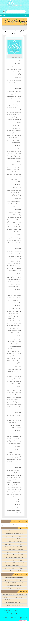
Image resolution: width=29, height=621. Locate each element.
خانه (25, 20)
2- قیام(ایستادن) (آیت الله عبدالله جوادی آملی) (14, 580)
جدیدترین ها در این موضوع (21, 574)
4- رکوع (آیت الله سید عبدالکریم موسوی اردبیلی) (14, 554)
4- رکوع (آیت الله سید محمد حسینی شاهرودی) (14, 544)
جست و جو (7, 610)
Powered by (22, 620)
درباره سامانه (6, 611)
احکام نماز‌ (10, 21)
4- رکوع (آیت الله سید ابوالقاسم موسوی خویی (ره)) (14, 563)
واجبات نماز (24, 22)
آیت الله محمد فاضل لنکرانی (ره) (15, 20)
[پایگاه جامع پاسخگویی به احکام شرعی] (14, 4)
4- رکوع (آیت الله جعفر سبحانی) (14, 538)
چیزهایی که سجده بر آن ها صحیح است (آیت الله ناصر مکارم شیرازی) (14, 600)
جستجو (4, 11)
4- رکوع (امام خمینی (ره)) (14, 530)
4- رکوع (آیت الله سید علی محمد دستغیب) (14, 536)
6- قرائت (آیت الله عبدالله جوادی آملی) (14, 582)
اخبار (16, 610)
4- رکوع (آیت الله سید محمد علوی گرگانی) (14, 549)
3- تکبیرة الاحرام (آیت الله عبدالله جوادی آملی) (14, 577)
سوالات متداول (14, 613)
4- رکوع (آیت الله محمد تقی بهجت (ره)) (14, 565)
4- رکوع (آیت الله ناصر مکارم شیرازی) (14, 552)
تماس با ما (17, 611)
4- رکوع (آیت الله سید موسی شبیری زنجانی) (14, 568)
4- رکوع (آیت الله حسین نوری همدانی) (14, 557)
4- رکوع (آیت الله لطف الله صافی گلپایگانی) (14, 546)
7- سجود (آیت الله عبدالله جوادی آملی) (14, 588)
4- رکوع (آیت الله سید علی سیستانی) (14, 541)
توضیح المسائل (12, 20)
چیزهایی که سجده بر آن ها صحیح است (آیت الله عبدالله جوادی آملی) (14, 594)
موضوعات (2, 15)
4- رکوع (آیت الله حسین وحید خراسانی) (14, 560)
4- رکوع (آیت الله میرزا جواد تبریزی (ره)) (14, 533)
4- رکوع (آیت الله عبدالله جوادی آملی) (14, 571)
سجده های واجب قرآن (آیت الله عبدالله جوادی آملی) (14, 597)
